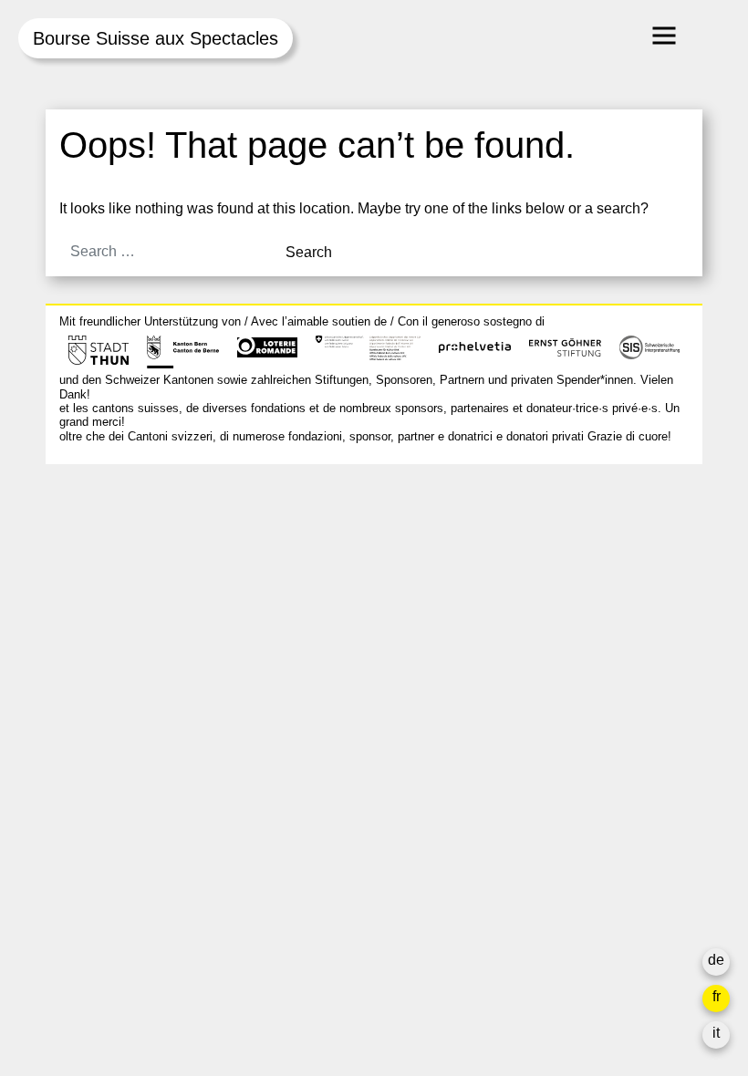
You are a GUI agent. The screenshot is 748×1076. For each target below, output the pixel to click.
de (716, 959)
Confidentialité (544, 715)
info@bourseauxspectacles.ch (158, 559)
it (716, 1032)
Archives (525, 628)
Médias (521, 671)
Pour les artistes (549, 649)
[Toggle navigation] (664, 35)
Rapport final (538, 693)
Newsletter (531, 752)
